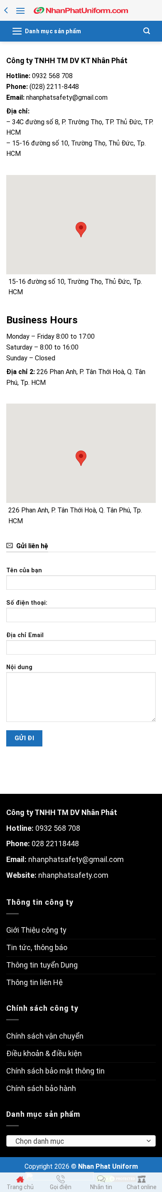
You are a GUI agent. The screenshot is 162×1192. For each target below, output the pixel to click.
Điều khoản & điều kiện (44, 1053)
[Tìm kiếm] (146, 31)
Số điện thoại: (26, 602)
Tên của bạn (24, 570)
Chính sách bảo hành (41, 1088)
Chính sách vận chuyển (44, 1036)
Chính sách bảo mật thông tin (55, 1070)
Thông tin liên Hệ (34, 982)
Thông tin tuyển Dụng (42, 964)
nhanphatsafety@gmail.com (76, 859)
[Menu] (20, 10)
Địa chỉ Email (25, 635)
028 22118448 (55, 843)
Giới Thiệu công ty (36, 930)
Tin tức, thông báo (36, 947)
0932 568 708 (57, 828)
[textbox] (78, 1141)
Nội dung (19, 667)
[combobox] (81, 1141)
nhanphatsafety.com (73, 875)
